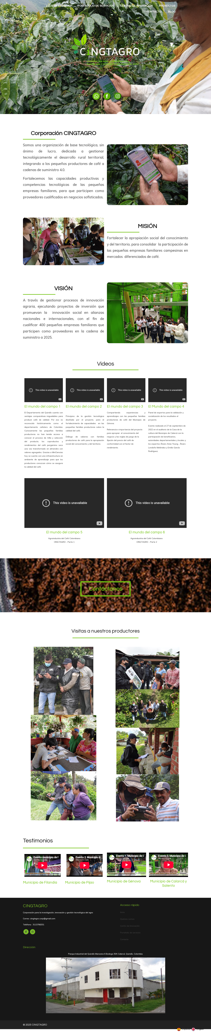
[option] (197, 1029)
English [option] (200, 1029)
